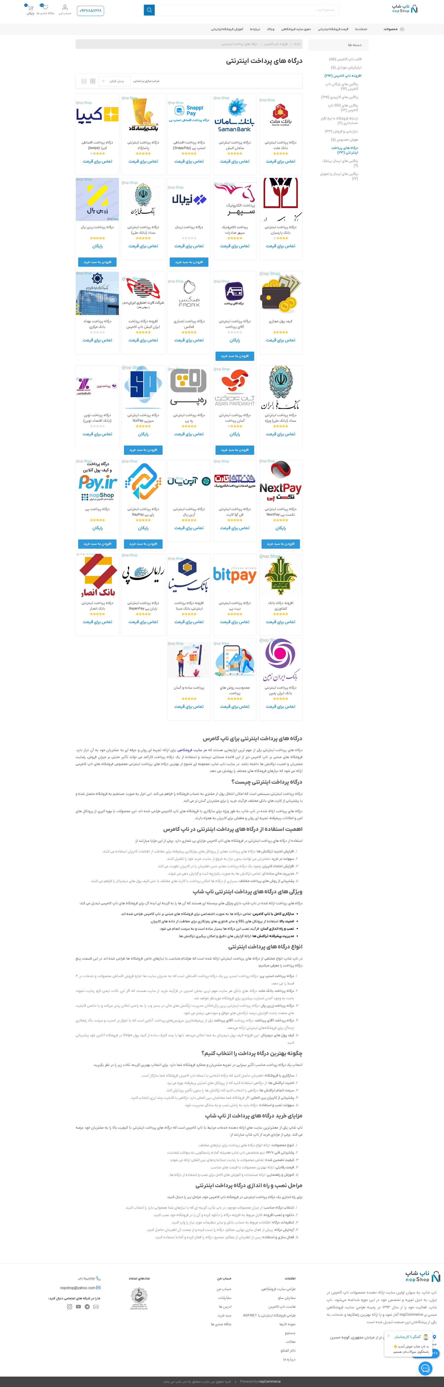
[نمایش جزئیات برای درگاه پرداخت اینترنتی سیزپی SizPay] (143, 387)
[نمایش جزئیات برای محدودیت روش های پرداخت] (234, 659)
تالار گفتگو (288, 1350)
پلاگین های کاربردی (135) (339, 97)
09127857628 (91, 10)
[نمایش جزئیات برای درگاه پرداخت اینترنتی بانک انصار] (97, 575)
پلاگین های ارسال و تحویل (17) (339, 176)
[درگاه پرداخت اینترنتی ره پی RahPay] (188, 387)
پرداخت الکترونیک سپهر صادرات (235, 230)
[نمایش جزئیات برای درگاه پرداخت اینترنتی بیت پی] (234, 575)
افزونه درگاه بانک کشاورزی (280, 606)
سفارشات (224, 1298)
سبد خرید (224, 1315)
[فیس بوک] (87, 1308)
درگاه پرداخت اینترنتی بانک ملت (280, 145)
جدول (92, 81)
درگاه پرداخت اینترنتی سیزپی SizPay (143, 418)
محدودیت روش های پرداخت (235, 690)
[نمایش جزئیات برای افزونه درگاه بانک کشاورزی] (280, 575)
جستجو (149, 10)
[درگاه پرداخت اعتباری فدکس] (188, 293)
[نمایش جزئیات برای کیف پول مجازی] (280, 293)
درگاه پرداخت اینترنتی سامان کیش (235, 145)
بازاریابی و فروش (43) (341, 131)
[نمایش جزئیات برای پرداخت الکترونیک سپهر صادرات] (234, 199)
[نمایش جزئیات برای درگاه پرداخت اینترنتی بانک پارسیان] (280, 199)
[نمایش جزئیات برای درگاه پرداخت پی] (97, 481)
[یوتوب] (78, 1308)
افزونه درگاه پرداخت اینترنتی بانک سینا (189, 606)
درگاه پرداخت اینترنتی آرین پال (189, 512)
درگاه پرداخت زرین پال (97, 227)
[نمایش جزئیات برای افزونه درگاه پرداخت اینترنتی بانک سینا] (188, 575)
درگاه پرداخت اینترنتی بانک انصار (97, 606)
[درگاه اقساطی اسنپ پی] (188, 114)
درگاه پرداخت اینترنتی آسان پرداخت (235, 418)
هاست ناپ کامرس (282, 1306)
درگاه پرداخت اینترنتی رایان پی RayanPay (143, 606)
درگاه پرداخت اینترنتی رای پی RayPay (143, 512)
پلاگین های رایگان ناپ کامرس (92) (341, 86)
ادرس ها (225, 1306)
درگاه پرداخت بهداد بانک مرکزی (97, 324)
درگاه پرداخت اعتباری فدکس (189, 324)
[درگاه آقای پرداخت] (234, 293)
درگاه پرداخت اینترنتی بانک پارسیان (280, 230)
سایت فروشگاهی (189, 750)
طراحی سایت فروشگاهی (278, 1289)
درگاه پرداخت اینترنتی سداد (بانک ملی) (143, 230)
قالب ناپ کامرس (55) (345, 59)
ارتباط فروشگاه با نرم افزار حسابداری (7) (339, 120)
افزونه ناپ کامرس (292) (342, 76)
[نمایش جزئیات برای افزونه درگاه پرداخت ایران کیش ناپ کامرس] (143, 293)
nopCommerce (270, 1382)
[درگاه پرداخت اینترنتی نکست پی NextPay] (280, 481)
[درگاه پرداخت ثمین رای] (143, 481)
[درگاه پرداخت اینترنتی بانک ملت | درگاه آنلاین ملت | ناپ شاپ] (280, 114)
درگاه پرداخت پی (97, 509)
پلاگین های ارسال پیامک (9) (340, 163)
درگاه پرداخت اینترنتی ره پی (189, 418)
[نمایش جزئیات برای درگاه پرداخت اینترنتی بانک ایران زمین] (280, 659)
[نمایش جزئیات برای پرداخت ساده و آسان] (188, 659)
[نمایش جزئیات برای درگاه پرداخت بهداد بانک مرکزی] (97, 293)
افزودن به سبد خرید (189, 262)
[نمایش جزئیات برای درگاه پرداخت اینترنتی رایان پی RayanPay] (143, 575)
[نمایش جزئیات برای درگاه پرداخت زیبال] (188, 199)
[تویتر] (96, 1308)
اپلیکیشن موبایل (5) (346, 67)
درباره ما (289, 1359)
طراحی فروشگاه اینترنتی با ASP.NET (269, 1315)
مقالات (291, 1342)
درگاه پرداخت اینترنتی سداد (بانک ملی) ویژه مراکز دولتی (280, 421)
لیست (83, 81)
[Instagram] (69, 1308)
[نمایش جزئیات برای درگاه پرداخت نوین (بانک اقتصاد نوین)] (97, 387)
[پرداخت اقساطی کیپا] (97, 114)
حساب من (65, 13)
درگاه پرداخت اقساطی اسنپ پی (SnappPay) (189, 145)
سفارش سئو (287, 1298)
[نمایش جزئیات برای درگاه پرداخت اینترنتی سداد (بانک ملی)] (143, 199)
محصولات (391, 29)
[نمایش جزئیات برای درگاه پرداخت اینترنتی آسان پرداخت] (234, 387)
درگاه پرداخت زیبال (189, 227)
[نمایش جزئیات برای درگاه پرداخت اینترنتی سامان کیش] (234, 114)
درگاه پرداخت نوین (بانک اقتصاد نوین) (97, 418)
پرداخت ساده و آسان (189, 687)
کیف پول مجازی (280, 321)
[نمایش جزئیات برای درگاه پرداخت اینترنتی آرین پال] (188, 481)
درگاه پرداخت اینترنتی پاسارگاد (143, 145)
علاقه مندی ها (221, 1324)
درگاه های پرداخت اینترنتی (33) (344, 150)
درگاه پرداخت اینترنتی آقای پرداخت (235, 324)
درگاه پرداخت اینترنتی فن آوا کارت (235, 512)
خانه (297, 44)
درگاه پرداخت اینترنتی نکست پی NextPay (280, 512)
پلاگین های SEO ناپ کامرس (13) (343, 107)
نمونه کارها (287, 1324)
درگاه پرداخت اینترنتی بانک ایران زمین (280, 690)
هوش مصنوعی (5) (344, 139)
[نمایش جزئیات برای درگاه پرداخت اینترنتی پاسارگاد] (143, 114)
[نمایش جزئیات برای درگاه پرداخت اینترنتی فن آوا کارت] (234, 481)
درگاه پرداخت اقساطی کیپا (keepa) (97, 145)
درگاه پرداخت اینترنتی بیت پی (235, 606)
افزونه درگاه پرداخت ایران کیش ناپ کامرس (143, 324)
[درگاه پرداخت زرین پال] (97, 199)
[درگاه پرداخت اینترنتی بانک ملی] (280, 387)
